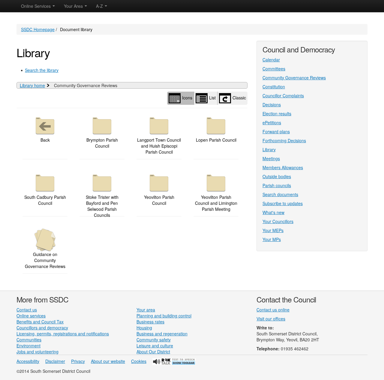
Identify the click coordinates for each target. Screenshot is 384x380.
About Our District (153, 352)
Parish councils (276, 185)
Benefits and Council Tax (40, 322)
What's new (273, 212)
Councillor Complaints (283, 96)
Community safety (153, 340)
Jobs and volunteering (37, 352)
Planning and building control (163, 316)
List (212, 97)
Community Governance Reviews (294, 78)
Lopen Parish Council (216, 140)
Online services (31, 316)
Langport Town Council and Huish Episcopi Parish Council (159, 146)
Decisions (271, 105)
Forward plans (276, 131)
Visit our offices (270, 319)
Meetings (271, 158)
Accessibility (27, 361)
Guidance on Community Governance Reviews (45, 260)
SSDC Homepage (38, 29)
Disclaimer (55, 361)
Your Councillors (277, 221)
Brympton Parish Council (102, 143)
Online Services (36, 6)
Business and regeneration (162, 334)
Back (45, 140)
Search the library (41, 70)
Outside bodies (276, 176)
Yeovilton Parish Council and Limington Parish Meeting (216, 203)
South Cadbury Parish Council (45, 200)
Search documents (280, 194)
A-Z (100, 6)
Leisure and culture (154, 346)
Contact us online (273, 310)
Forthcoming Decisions (284, 140)
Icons (187, 97)
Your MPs (271, 239)
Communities (28, 340)
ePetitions (271, 122)
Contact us (26, 310)
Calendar (271, 60)
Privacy (78, 361)
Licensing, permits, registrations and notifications (62, 334)
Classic (239, 97)
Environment (28, 346)
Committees (273, 69)
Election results (276, 113)
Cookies (138, 361)
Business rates (150, 322)
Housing (144, 328)
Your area (145, 310)
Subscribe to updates (282, 203)
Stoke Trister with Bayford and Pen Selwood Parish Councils (102, 206)
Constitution (273, 87)
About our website (108, 361)
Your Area (74, 6)
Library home (32, 85)
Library (269, 149)
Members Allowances (282, 167)
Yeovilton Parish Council (159, 200)
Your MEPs (273, 230)
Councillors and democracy (42, 328)
